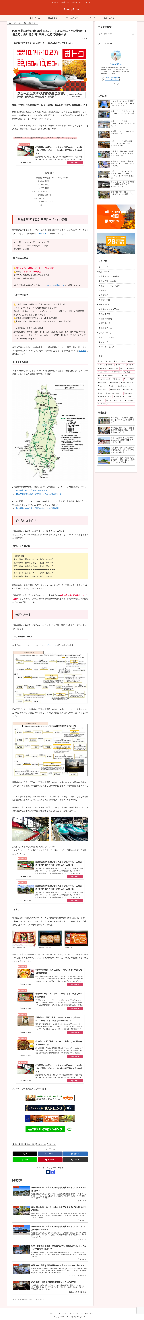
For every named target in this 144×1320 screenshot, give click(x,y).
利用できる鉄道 (44, 188)
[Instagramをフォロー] (52, 1172)
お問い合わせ (89, 1313)
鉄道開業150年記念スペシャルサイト (32, 490)
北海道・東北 (30, 1144)
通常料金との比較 (44, 195)
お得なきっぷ (42, 1144)
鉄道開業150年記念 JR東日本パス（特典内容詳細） (38, 508)
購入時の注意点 (44, 181)
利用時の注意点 (44, 184)
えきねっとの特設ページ (53, 285)
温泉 (16, 1144)
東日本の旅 (52, 1144)
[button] (75, 1159)
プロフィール (61, 1313)
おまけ (40, 205)
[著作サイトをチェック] (48, 1172)
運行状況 (82, 351)
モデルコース (50, 645)
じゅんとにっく (116, 64)
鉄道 (22, 1144)
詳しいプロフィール (112, 80)
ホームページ (42, 233)
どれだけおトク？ (40, 191)
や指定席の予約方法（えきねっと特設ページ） (39, 494)
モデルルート (39, 198)
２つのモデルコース (45, 202)
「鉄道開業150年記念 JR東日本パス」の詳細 (51, 178)
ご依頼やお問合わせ (112, 77)
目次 (47, 173)
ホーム (52, 1313)
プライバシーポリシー (75, 1313)
